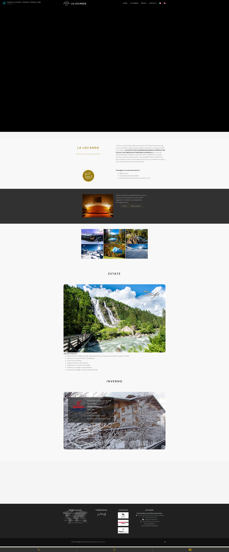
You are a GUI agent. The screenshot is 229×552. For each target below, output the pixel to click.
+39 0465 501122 (150, 517)
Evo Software (101, 542)
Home (125, 3)
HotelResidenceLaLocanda (151, 521)
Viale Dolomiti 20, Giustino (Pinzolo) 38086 (151, 515)
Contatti (153, 3)
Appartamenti (135, 206)
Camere (124, 206)
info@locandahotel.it (151, 519)
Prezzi (143, 3)
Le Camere (134, 3)
